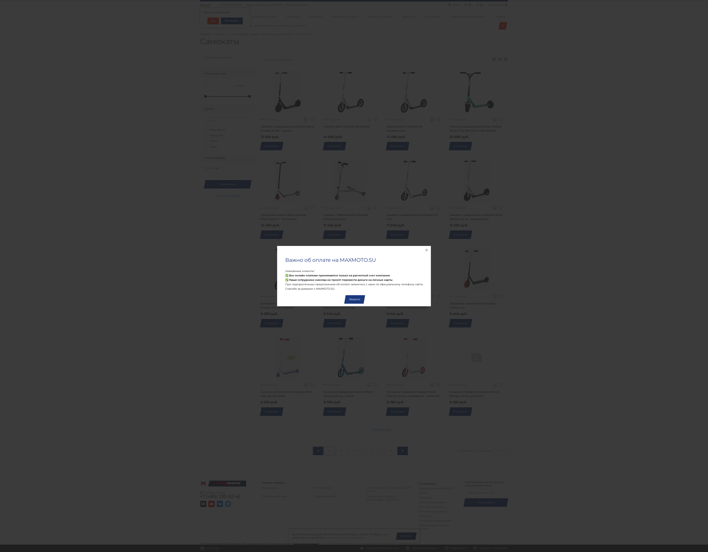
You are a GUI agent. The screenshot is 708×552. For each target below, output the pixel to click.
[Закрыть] (427, 250)
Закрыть (355, 299)
